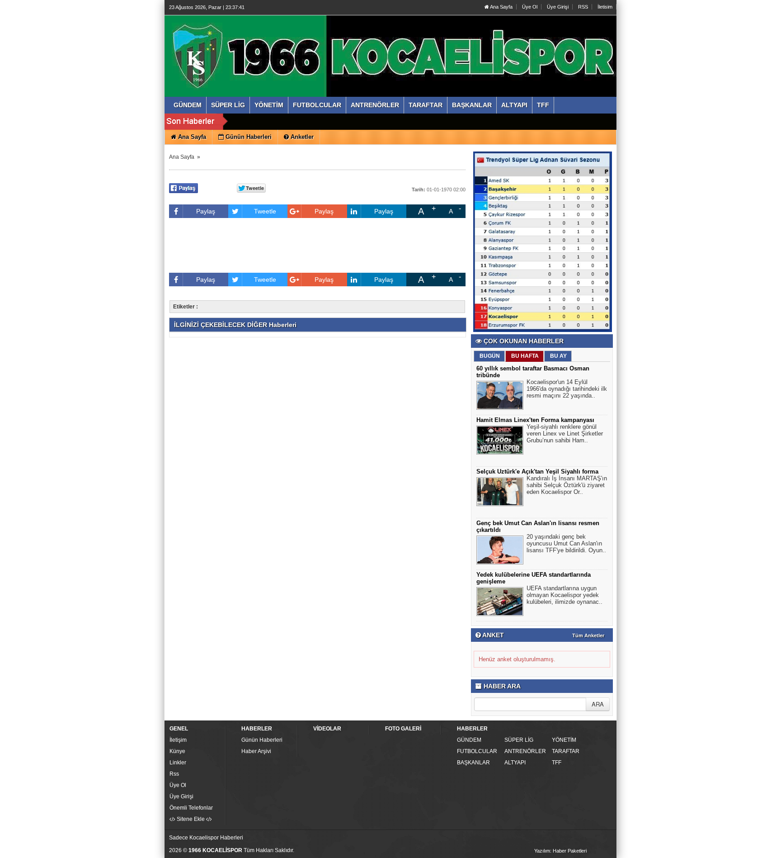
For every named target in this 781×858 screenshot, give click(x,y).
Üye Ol (529, 6)
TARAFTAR (565, 751)
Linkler (177, 762)
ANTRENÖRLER (525, 751)
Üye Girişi (558, 6)
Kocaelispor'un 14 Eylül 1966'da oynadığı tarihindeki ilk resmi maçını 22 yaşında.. (567, 389)
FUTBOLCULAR (477, 751)
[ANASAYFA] (267, 46)
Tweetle (265, 211)
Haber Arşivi (256, 751)
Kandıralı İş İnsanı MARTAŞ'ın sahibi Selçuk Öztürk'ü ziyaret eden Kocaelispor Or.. (567, 485)
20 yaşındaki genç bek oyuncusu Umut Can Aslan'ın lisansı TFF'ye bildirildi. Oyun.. (566, 543)
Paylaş (205, 211)
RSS (583, 6)
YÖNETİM (564, 740)
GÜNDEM (469, 740)
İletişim (178, 740)
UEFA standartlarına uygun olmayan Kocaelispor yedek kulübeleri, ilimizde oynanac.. (564, 595)
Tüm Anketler (588, 635)
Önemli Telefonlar (191, 808)
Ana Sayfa (501, 6)
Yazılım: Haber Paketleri (560, 850)
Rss (174, 774)
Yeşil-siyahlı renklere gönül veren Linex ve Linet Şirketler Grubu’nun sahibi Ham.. (565, 433)
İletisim (605, 6)
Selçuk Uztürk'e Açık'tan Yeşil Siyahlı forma (537, 471)
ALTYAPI (515, 762)
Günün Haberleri (261, 740)
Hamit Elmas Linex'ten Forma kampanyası (535, 420)
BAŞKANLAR (473, 762)
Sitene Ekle (190, 819)
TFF (556, 762)
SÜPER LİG (518, 740)
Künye (177, 751)
